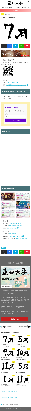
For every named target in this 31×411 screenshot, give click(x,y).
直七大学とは (15, 319)
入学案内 (18, 7)
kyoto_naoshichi (21, 238)
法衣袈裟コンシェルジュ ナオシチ (16, 85)
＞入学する (15, 10)
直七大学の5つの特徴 (7, 7)
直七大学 (12, 408)
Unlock (15, 120)
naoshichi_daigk (12, 228)
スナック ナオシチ (11, 82)
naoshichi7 (12, 233)
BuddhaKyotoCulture (15, 223)
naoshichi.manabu (14, 225)
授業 (3, 14)
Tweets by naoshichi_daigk (9, 391)
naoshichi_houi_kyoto (15, 236)
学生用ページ (26, 7)
